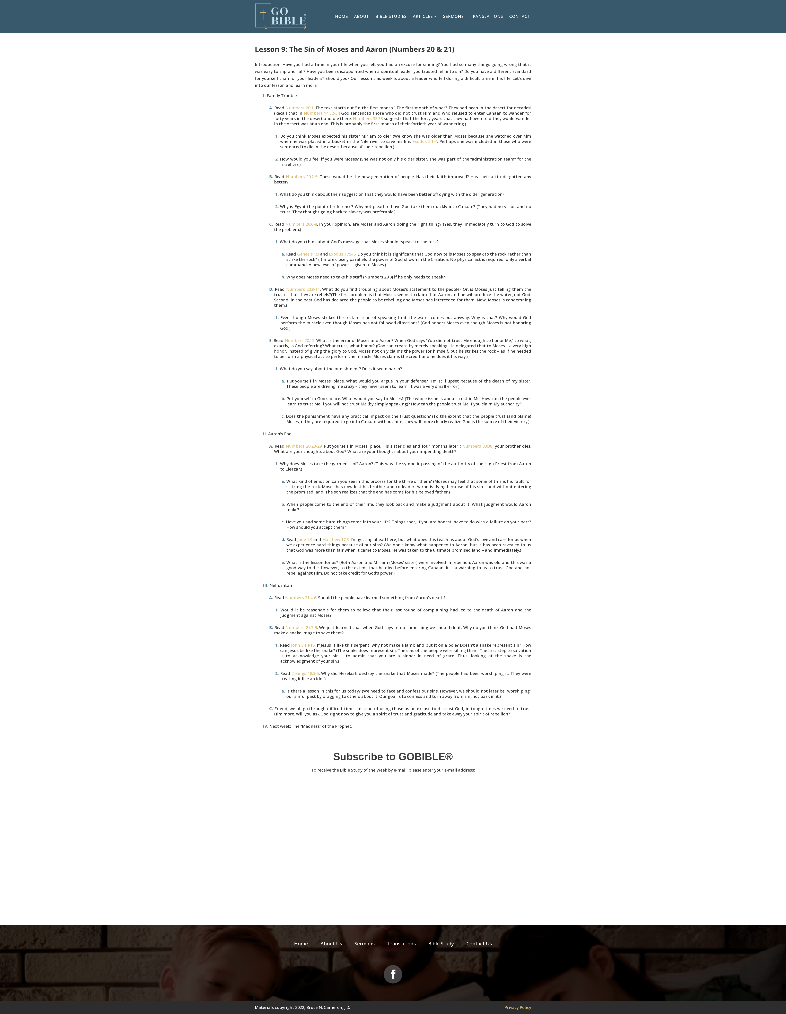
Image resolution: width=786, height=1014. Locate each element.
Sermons (453, 16)
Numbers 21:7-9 (301, 627)
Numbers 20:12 (299, 340)
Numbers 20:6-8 (301, 224)
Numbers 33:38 (368, 118)
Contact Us (479, 944)
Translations (486, 16)
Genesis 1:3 (308, 254)
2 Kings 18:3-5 (305, 673)
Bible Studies (391, 16)
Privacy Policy (518, 1007)
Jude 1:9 (304, 539)
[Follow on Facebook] (393, 974)
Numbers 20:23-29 (304, 446)
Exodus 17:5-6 (342, 254)
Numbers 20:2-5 (301, 176)
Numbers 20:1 (299, 108)
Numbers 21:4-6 (300, 597)
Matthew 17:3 (335, 539)
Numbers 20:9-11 (303, 289)
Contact (519, 16)
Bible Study (441, 944)
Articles (423, 16)
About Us (331, 944)
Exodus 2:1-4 (424, 141)
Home (341, 16)
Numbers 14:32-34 (322, 113)
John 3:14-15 (303, 645)
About (361, 16)
